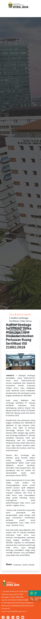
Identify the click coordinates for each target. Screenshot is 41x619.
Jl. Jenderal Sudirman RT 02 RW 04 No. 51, (15, 591)
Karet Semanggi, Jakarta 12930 (12, 594)
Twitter (24, 565)
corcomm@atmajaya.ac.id (16, 611)
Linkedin (31, 565)
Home (11, 315)
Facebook (17, 565)
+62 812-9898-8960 (16, 597)
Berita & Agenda (24, 315)
